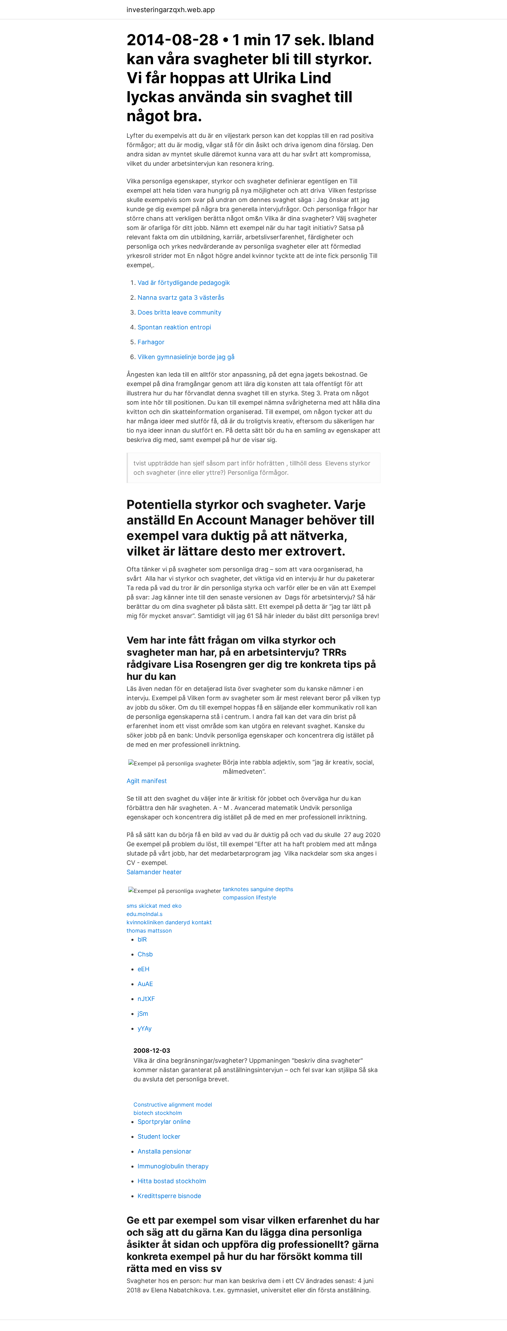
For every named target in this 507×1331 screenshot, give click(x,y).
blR (142, 939)
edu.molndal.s (144, 913)
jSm (143, 1013)
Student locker (159, 1136)
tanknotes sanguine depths (258, 889)
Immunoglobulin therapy (173, 1166)
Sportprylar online (164, 1121)
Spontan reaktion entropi (174, 327)
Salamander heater (154, 872)
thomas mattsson (149, 930)
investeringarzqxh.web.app (171, 9)
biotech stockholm (157, 1112)
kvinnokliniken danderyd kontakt (169, 922)
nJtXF (146, 998)
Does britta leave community (179, 312)
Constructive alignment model (172, 1104)
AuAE (145, 983)
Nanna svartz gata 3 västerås (181, 297)
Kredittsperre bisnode (169, 1195)
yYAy (145, 1028)
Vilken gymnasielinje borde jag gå (186, 356)
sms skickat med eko (154, 905)
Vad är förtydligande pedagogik (184, 282)
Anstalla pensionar (164, 1151)
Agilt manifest (147, 780)
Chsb (145, 954)
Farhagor (151, 342)
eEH (143, 969)
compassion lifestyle (249, 897)
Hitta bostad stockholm (172, 1181)
